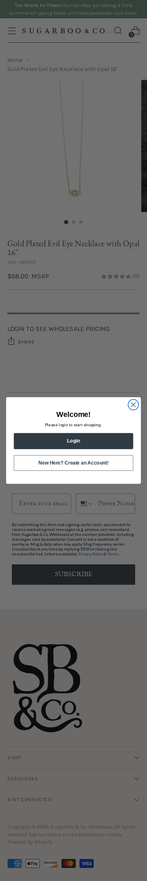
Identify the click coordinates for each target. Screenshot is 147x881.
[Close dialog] (133, 404)
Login (73, 440)
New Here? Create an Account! (73, 462)
